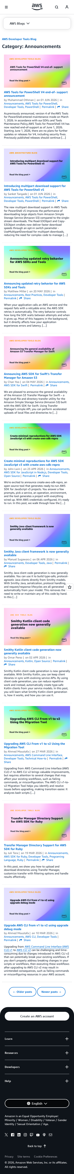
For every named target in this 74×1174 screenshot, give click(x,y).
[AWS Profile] (67, 7)
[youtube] (37, 1135)
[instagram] (25, 1135)
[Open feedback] (69, 587)
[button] (20, 23)
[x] (6, 1135)
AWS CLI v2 (24, 950)
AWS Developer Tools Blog (19, 39)
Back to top (35, 1146)
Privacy (9, 1156)
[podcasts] (44, 1135)
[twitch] (31, 1135)
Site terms (23, 1156)
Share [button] (64, 106)
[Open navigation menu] (6, 7)
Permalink (48, 106)
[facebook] (12, 1135)
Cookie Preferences (45, 1156)
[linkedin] (19, 1135)
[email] (50, 1135)
